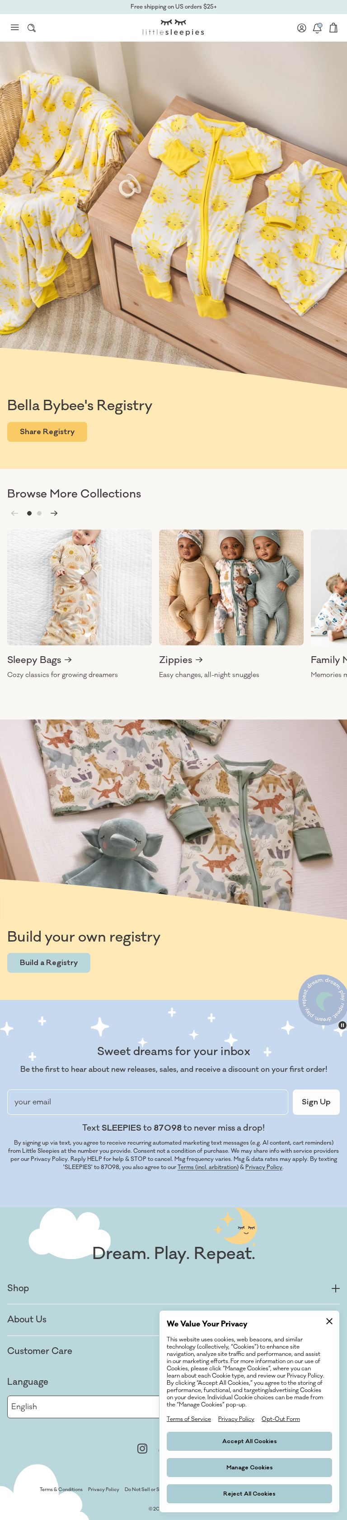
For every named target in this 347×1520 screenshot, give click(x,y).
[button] (29, 513)
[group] (79, 605)
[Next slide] (54, 513)
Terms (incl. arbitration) (208, 1167)
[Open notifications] (317, 27)
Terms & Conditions (61, 1490)
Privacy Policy (263, 1167)
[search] (31, 27)
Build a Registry (49, 963)
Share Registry (47, 432)
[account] (301, 27)
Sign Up (316, 1102)
